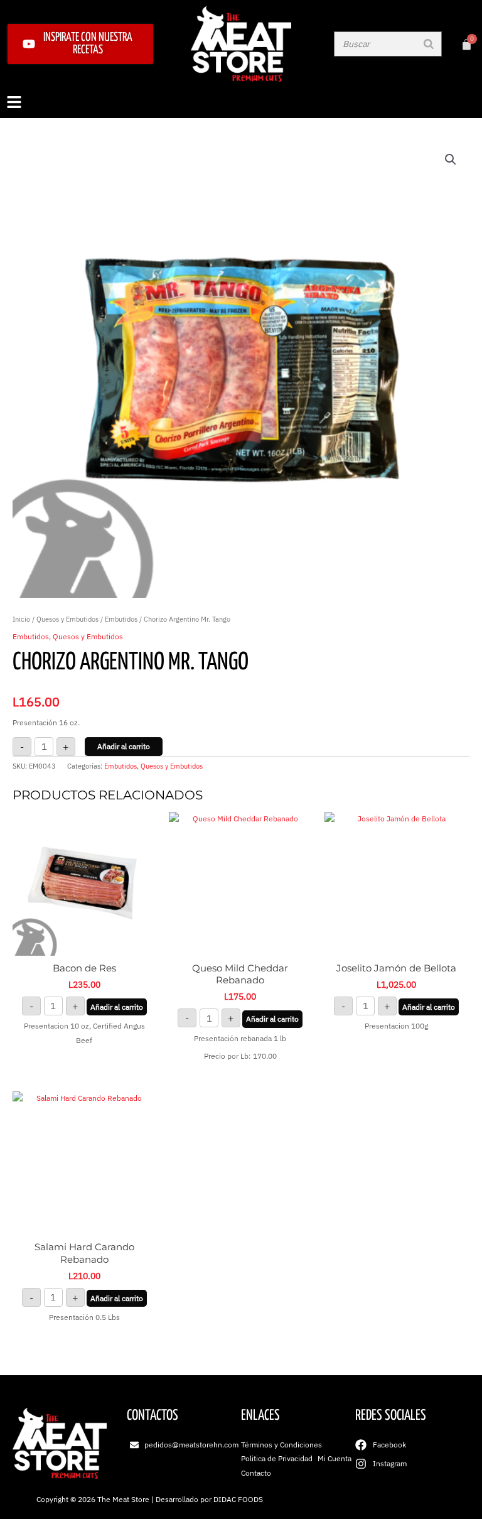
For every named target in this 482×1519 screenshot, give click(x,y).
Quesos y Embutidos (67, 619)
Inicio (21, 619)
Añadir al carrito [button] (116, 1007)
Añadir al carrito (123, 746)
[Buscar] (428, 44)
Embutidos (121, 619)
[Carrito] (466, 44)
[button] (241, 103)
